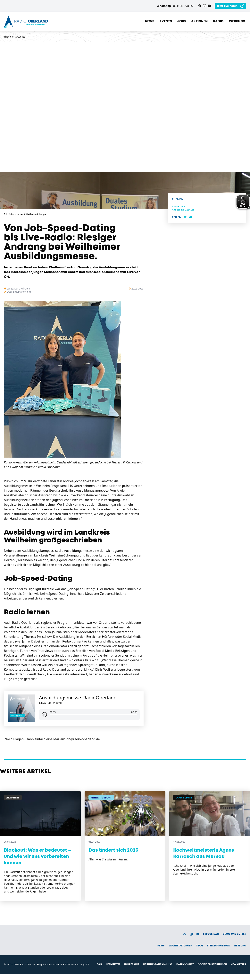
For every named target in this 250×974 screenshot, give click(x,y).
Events (166, 21)
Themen (8, 36)
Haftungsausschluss (157, 964)
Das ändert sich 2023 (113, 850)
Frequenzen (211, 934)
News (149, 21)
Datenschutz (185, 964)
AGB (99, 964)
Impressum (131, 964)
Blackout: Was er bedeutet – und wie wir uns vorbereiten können (37, 856)
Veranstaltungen (180, 946)
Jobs (181, 21)
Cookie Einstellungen (212, 964)
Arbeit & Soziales (183, 209)
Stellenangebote (218, 946)
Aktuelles (20, 36)
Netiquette (113, 964)
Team (199, 946)
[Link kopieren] (185, 217)
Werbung (237, 21)
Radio (218, 21)
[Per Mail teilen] (190, 217)
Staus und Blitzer (234, 934)
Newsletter (238, 964)
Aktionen (199, 21)
